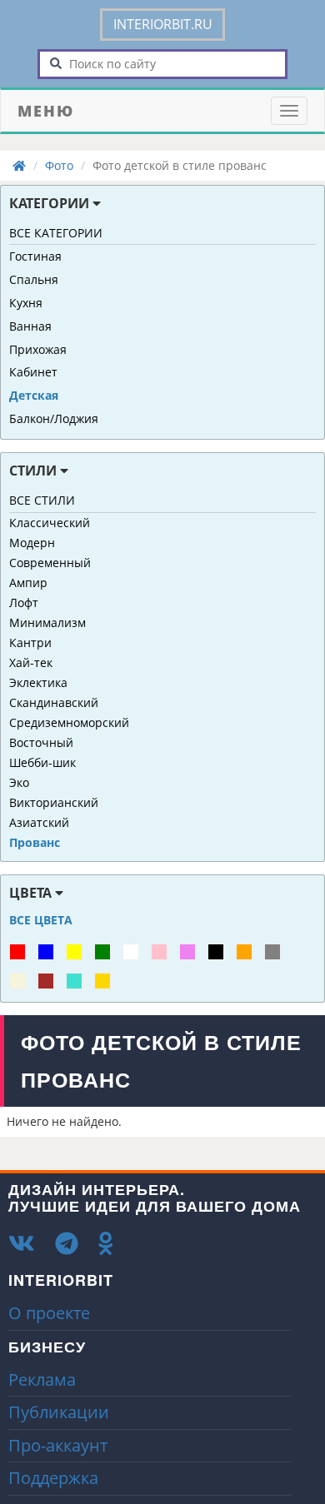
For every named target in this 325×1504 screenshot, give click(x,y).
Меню (46, 111)
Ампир (28, 582)
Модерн (32, 542)
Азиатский (39, 822)
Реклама (42, 1379)
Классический (49, 522)
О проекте (49, 1313)
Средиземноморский (69, 722)
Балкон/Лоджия (53, 418)
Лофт (23, 602)
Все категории (55, 233)
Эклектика (38, 682)
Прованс (34, 842)
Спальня (33, 279)
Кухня (25, 303)
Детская (33, 395)
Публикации (58, 1412)
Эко (19, 782)
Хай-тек (30, 662)
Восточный (41, 742)
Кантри (30, 642)
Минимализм (47, 622)
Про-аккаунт (58, 1445)
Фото (59, 165)
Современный (50, 562)
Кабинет (33, 372)
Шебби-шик (42, 762)
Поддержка (53, 1478)
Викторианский (53, 802)
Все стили (42, 500)
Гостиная (35, 256)
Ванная (30, 326)
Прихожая (38, 349)
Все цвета (40, 920)
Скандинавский (53, 702)
